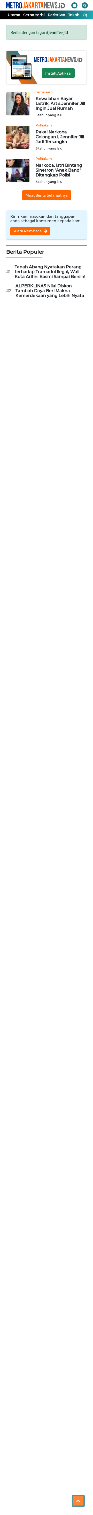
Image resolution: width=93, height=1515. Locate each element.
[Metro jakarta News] (35, 5)
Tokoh (74, 15)
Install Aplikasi (58, 73)
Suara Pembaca (28, 231)
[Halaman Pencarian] (85, 5)
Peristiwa (56, 15)
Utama (14, 15)
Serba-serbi (34, 15)
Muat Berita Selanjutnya (47, 195)
